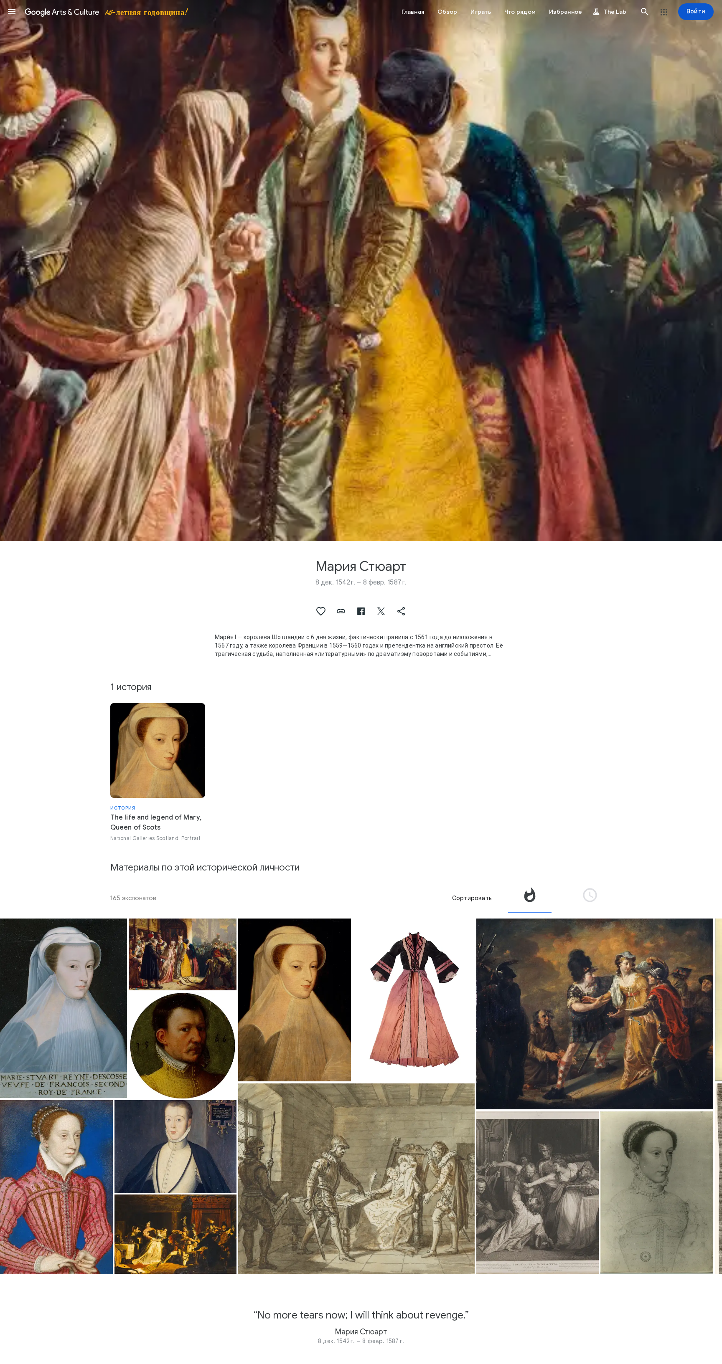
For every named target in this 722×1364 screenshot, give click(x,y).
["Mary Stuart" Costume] (414, 1000)
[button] (12, 12)
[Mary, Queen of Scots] (63, 1008)
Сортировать (471, 898)
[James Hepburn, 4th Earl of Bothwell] (182, 1045)
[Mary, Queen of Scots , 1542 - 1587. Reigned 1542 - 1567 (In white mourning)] (294, 1000)
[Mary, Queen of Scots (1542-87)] (56, 1187)
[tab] (530, 898)
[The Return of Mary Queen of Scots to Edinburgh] (182, 955)
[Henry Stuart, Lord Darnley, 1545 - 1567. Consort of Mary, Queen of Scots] (175, 1146)
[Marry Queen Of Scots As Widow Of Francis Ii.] (656, 1192)
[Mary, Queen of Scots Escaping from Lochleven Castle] (594, 1014)
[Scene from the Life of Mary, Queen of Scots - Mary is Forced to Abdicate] (356, 1178)
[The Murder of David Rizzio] (175, 1234)
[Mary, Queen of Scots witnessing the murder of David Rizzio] (537, 1192)
